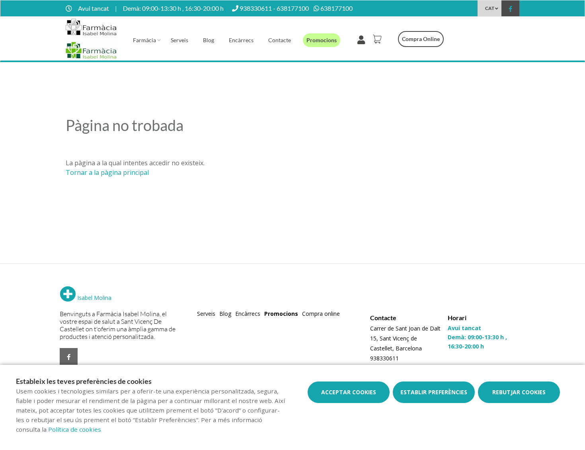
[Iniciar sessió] (363, 39)
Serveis (179, 40)
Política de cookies (74, 429)
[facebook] (510, 9)
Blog (208, 40)
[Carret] (378, 39)
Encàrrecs (241, 40)
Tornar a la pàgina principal (107, 172)
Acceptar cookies (348, 392)
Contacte (279, 40)
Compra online (421, 38)
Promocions (321, 40)
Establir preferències (433, 392)
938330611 (384, 358)
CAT (489, 8)
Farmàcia (144, 40)
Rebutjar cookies (519, 392)
